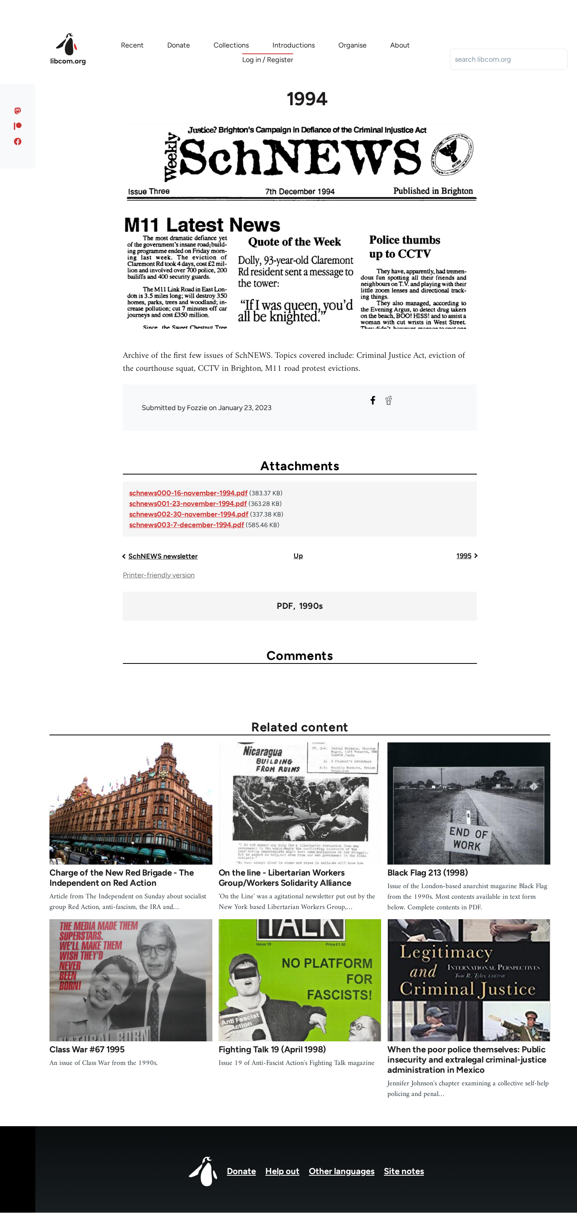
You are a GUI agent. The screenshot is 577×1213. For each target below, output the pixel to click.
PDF (285, 606)
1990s (311, 606)
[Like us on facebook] (18, 141)
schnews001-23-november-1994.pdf (188, 503)
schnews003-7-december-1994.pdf (186, 524)
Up (298, 556)
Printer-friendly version (159, 575)
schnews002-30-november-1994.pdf (188, 514)
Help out (282, 1171)
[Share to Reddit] (388, 400)
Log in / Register (267, 59)
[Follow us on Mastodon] (18, 110)
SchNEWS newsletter (163, 556)
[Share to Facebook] (373, 400)
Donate (241, 1171)
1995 (463, 556)
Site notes (404, 1171)
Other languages (341, 1171)
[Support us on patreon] (18, 126)
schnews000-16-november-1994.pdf (188, 493)
